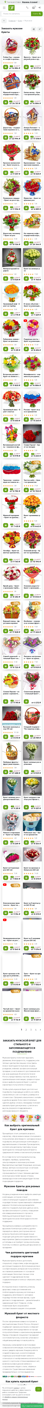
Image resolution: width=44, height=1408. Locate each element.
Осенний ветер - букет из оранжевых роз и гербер (32, 552)
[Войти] (40, 7)
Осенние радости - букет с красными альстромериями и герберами (32, 587)
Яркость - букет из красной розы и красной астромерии (32, 59)
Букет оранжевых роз (32, 516)
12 (35, 133)
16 (35, 626)
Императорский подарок (11, 270)
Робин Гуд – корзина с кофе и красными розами (11, 59)
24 (15, 979)
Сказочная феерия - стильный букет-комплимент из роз (32, 693)
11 (14, 204)
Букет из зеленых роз (32, 270)
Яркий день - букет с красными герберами (11, 587)
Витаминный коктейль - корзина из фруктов (11, 446)
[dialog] (27, 7)
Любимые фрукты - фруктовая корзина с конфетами (11, 763)
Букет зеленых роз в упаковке (32, 763)
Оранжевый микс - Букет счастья (11, 411)
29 (15, 239)
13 (35, 274)
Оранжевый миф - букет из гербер (11, 305)
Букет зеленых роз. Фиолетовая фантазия (32, 1010)
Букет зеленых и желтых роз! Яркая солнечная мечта (32, 799)
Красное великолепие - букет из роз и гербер (11, 164)
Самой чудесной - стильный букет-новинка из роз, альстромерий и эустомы (11, 658)
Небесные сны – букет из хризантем (32, 833)
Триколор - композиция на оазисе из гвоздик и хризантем (11, 482)
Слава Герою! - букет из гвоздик (32, 446)
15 (15, 168)
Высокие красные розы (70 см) (11, 728)
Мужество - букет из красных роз (32, 199)
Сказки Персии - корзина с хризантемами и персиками (11, 693)
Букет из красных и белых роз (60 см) (32, 869)
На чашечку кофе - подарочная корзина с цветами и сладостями (32, 235)
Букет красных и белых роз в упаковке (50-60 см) (11, 975)
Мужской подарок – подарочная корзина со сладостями (11, 94)
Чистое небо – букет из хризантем (32, 481)
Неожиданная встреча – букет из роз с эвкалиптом (11, 940)
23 (15, 662)
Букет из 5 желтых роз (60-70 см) (32, 904)
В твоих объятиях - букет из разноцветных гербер (32, 305)
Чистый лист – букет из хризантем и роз (11, 1010)
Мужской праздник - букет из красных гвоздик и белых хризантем (11, 517)
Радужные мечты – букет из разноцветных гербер (32, 341)
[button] (32, 1405)
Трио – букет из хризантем (32, 974)
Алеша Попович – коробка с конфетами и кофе (32, 129)
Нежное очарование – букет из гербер (11, 833)
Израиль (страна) (29, 2)
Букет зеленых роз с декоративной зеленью (11, 799)
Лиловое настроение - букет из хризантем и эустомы (32, 658)
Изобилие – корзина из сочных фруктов (32, 622)
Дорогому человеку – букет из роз (11, 234)
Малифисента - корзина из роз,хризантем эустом (32, 376)
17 (35, 662)
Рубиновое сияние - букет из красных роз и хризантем (11, 341)
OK (38, 1389)
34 (35, 873)
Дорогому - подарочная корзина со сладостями (11, 129)
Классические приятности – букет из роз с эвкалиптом (11, 904)
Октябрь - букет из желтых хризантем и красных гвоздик (11, 552)
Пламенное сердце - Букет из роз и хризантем (11, 200)
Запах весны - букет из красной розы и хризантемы (32, 94)
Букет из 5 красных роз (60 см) (11, 869)
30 (35, 344)
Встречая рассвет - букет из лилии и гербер (11, 376)
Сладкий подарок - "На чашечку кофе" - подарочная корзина (32, 728)
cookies (16, 1388)
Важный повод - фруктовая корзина (11, 622)
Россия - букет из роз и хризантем (32, 411)
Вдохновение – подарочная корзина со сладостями (32, 164)
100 (15, 732)
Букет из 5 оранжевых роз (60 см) (32, 939)
